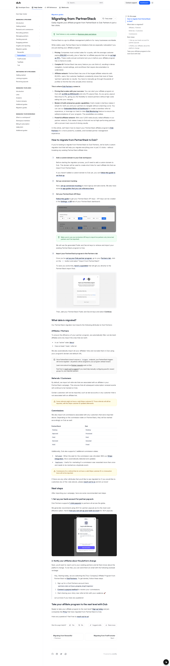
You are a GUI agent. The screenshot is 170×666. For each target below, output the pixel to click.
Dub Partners (67, 86)
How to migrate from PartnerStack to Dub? (138, 20)
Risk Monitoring (92, 111)
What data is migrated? (135, 24)
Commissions (133, 34)
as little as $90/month (70, 94)
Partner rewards (77, 365)
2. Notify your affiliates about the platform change (139, 47)
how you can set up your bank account (84, 511)
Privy (65, 612)
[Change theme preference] (152, 2)
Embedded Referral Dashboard (76, 109)
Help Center (38, 7)
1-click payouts (75, 503)
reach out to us (89, 482)
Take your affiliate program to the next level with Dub (138, 52)
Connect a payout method (67, 590)
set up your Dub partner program (79, 258)
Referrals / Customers (136, 31)
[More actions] (115, 18)
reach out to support (71, 369)
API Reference (52, 7)
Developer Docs (23, 7)
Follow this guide (62, 199)
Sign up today (97, 609)
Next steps (131, 37)
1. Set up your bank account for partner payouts (139, 41)
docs (72, 343)
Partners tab (106, 258)
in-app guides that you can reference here (77, 188)
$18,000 (63, 55)
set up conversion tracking (71, 186)
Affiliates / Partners (135, 27)
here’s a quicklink (81, 266)
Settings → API (66, 201)
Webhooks (65, 7)
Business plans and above (87, 34)
